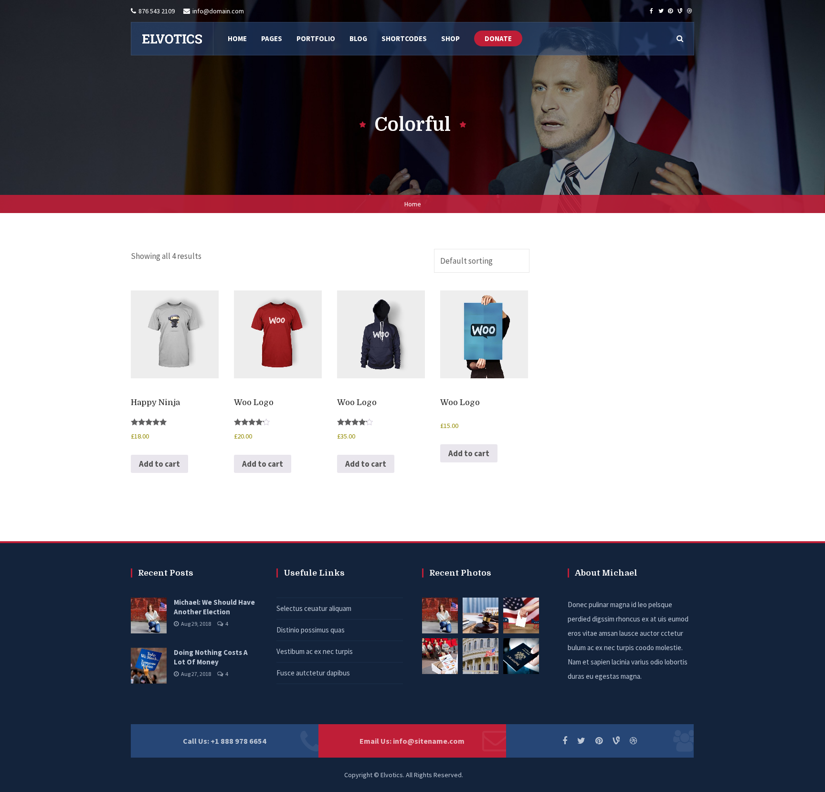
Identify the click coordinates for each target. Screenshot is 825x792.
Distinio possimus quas (310, 629)
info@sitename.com (429, 741)
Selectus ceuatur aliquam (313, 608)
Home (412, 204)
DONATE (498, 38)
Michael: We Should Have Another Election (214, 607)
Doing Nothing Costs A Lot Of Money (211, 657)
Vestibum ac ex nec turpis (314, 651)
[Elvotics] (172, 38)
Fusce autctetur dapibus (313, 672)
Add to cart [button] (159, 464)
